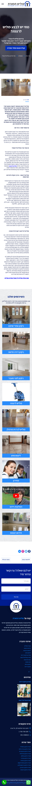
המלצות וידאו (16, 506)
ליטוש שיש (16, 455)
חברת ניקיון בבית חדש (25, 749)
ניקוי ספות (28, 662)
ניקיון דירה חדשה (16, 352)
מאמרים (21, 56)
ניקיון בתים (28, 664)
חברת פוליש (27, 646)
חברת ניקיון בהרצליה (25, 753)
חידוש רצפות (16, 532)
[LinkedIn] (19, 551)
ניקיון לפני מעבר (16, 378)
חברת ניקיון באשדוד (25, 747)
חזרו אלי (16, 597)
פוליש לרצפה (16, 403)
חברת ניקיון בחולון (26, 756)
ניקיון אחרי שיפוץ (16, 325)
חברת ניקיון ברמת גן (25, 767)
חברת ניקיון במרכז (26, 758)
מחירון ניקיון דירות (26, 655)
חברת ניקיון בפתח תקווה (24, 763)
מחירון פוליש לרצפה (25, 657)
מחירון (16, 480)
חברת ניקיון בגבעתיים (25, 751)
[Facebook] (29, 551)
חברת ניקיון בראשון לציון (24, 765)
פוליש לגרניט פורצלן (16, 429)
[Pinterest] (22, 551)
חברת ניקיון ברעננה (25, 770)
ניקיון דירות (28, 666)
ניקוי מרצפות (27, 660)
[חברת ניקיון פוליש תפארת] (19, 4)
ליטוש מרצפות (27, 650)
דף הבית (28, 56)
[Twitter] (26, 551)
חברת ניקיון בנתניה (26, 760)
